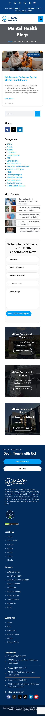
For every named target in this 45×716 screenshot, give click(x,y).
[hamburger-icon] (40, 19)
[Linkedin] (31, 697)
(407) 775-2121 (22, 389)
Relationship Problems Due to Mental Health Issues (21, 78)
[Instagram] (14, 697)
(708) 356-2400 (22, 428)
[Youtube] (36, 697)
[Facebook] (8, 697)
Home (10, 41)
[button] (7, 129)
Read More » (9, 98)
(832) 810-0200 (22, 351)
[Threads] (20, 697)
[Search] (37, 113)
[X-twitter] (25, 697)
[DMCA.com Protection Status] (12, 525)
